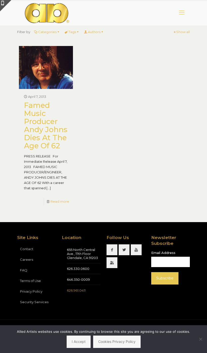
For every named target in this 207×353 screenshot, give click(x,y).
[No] (200, 339)
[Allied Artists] (46, 12)
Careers (26, 259)
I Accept (79, 341)
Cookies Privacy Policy (117, 341)
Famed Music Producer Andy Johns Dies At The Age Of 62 (45, 125)
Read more (59, 201)
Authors (94, 32)
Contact (26, 249)
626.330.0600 (78, 269)
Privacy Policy (31, 291)
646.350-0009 (78, 279)
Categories (47, 32)
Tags (72, 32)
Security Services (34, 302)
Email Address (163, 253)
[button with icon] (112, 249)
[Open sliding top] (5, 5)
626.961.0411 (76, 290)
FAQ (23, 270)
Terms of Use (30, 281)
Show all (183, 32)
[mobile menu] (181, 12)
